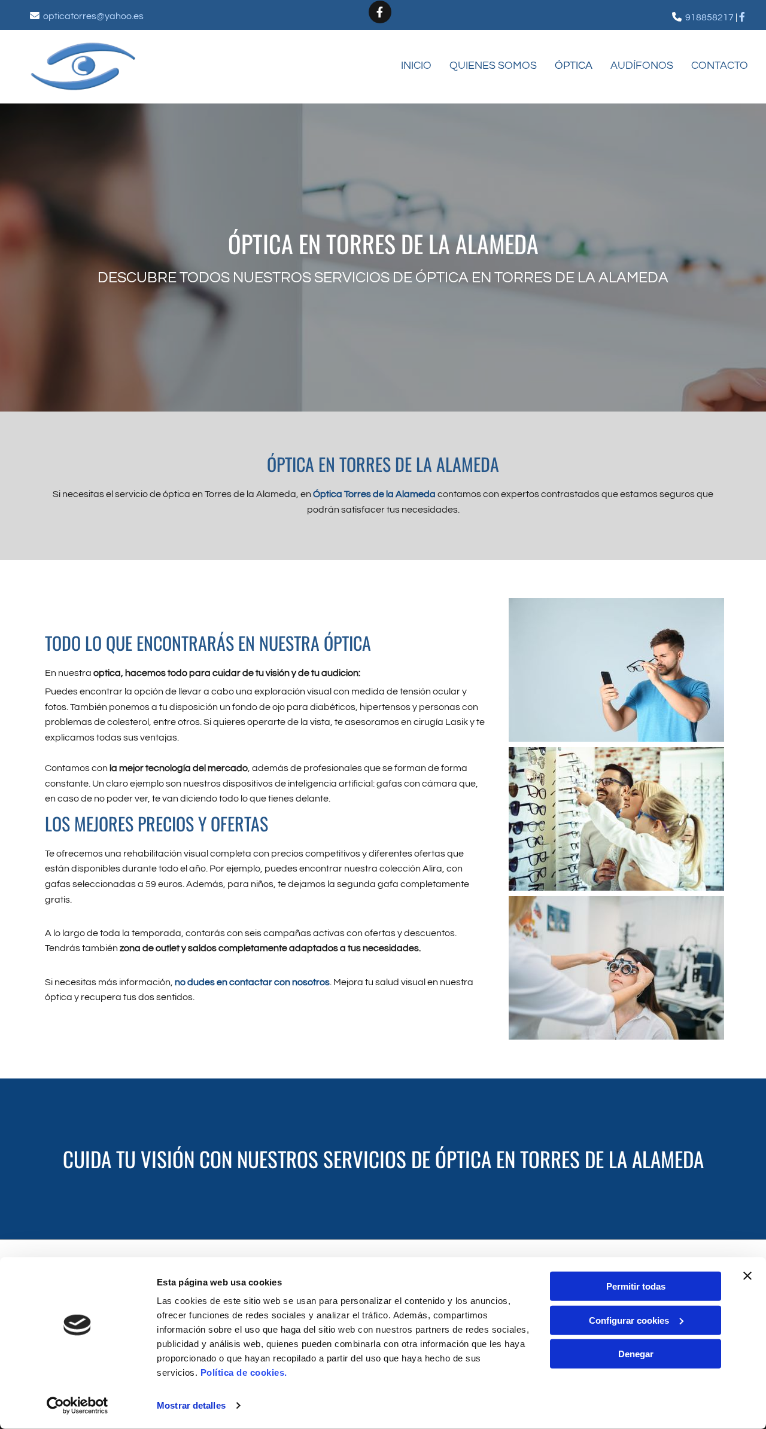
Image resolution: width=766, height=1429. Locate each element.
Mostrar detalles (191, 1405)
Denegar (635, 1354)
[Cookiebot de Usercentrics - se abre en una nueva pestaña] (77, 1406)
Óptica (573, 65)
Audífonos (641, 65)
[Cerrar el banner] (747, 1276)
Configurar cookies (629, 1320)
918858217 (709, 17)
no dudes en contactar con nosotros (252, 982)
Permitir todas (635, 1286)
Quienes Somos (493, 65)
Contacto (719, 65)
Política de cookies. (243, 1372)
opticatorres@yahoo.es (93, 16)
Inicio (416, 65)
